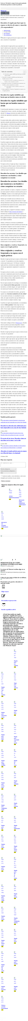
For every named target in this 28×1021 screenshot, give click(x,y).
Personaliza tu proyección (8, 600)
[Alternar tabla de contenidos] (24, 72)
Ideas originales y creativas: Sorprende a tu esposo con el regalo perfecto (15, 87)
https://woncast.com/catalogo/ (15, 211)
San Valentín (7, 33)
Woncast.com (19, 322)
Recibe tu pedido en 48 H (8, 609)
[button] (14, 8)
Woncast (3, 11)
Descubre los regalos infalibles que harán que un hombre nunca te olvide (15, 75)
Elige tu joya (5, 591)
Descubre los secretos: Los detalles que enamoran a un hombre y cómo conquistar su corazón (14, 81)
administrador (7, 30)
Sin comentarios (8, 35)
